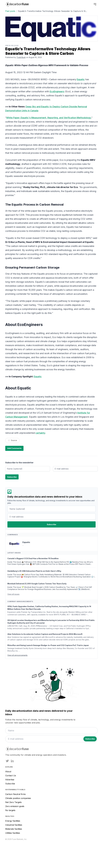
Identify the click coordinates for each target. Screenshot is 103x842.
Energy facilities (12, 821)
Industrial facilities (13, 825)
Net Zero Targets (13, 802)
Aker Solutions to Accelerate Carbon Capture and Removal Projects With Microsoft (44, 634)
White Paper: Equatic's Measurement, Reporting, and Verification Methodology (48, 117)
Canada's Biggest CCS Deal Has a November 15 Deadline (33, 558)
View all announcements (17, 655)
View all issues (13, 594)
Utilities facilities (12, 833)
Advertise (9, 779)
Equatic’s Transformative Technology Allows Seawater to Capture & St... (52, 11)
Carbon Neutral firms (15, 794)
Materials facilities (13, 829)
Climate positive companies (18, 798)
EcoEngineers (57, 91)
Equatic (81, 79)
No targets (10, 810)
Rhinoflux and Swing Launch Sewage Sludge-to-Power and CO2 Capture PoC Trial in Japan (48, 645)
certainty (40, 433)
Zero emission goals (14, 806)
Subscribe (10, 783)
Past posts (10, 11)
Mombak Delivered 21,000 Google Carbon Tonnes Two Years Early (36, 584)
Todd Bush (21, 57)
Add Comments (14, 448)
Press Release (12, 45)
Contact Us (10, 775)
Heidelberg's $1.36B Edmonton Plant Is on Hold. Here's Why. (34, 571)
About (8, 771)
